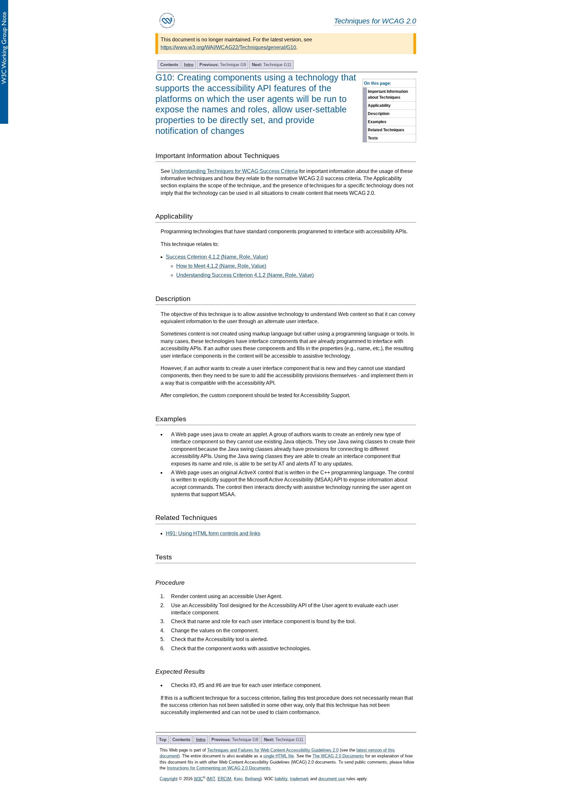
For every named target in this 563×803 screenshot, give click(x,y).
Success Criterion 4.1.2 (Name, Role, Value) (217, 257)
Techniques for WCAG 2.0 (375, 21)
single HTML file (278, 755)
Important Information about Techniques (388, 94)
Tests (373, 138)
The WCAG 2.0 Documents (338, 755)
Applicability (379, 105)
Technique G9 (222, 64)
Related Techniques (386, 130)
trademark (299, 778)
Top (162, 739)
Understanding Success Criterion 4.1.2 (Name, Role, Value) (245, 275)
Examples (377, 122)
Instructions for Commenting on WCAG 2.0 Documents (218, 768)
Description (378, 113)
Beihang (252, 778)
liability (281, 778)
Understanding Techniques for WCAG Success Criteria (234, 171)
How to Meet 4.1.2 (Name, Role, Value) (221, 266)
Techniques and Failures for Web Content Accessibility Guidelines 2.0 (273, 750)
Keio (238, 778)
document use (331, 778)
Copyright (169, 778)
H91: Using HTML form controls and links (213, 533)
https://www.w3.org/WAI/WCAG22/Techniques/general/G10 (228, 47)
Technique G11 (271, 64)
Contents (169, 64)
